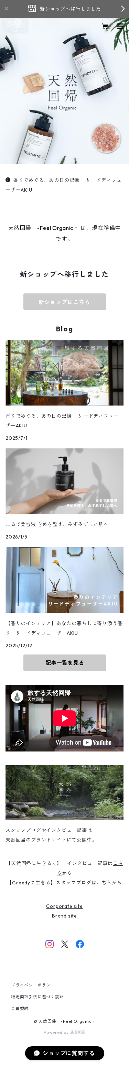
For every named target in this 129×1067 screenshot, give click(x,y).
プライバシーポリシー (33, 985)
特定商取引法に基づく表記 (37, 996)
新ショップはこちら (64, 302)
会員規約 (20, 1008)
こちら (103, 883)
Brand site (64, 916)
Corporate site (64, 906)
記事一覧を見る (64, 662)
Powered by (57, 1032)
